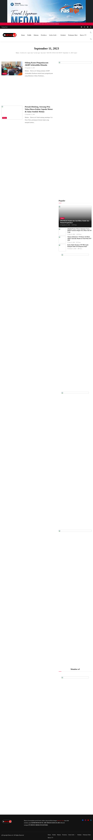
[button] (91, 32)
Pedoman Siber (73, 35)
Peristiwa (44, 35)
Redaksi (63, 35)
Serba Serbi (52, 35)
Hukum (36, 35)
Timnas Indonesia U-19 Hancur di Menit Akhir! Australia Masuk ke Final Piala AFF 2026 (79, 238)
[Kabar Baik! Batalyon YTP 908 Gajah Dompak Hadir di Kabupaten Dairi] (62, 250)
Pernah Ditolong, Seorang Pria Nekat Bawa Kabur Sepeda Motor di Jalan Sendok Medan (39, 109)
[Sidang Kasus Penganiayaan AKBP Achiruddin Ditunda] (11, 74)
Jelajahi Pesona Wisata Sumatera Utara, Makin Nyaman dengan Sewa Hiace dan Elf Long (79, 230)
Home (23, 35)
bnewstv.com (60, 820)
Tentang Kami (4, 27)
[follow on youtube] (87, 27)
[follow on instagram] (84, 27)
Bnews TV (83, 35)
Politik (29, 35)
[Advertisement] (27, 90)
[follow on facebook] (81, 27)
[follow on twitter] (91, 27)
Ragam (62, 218)
